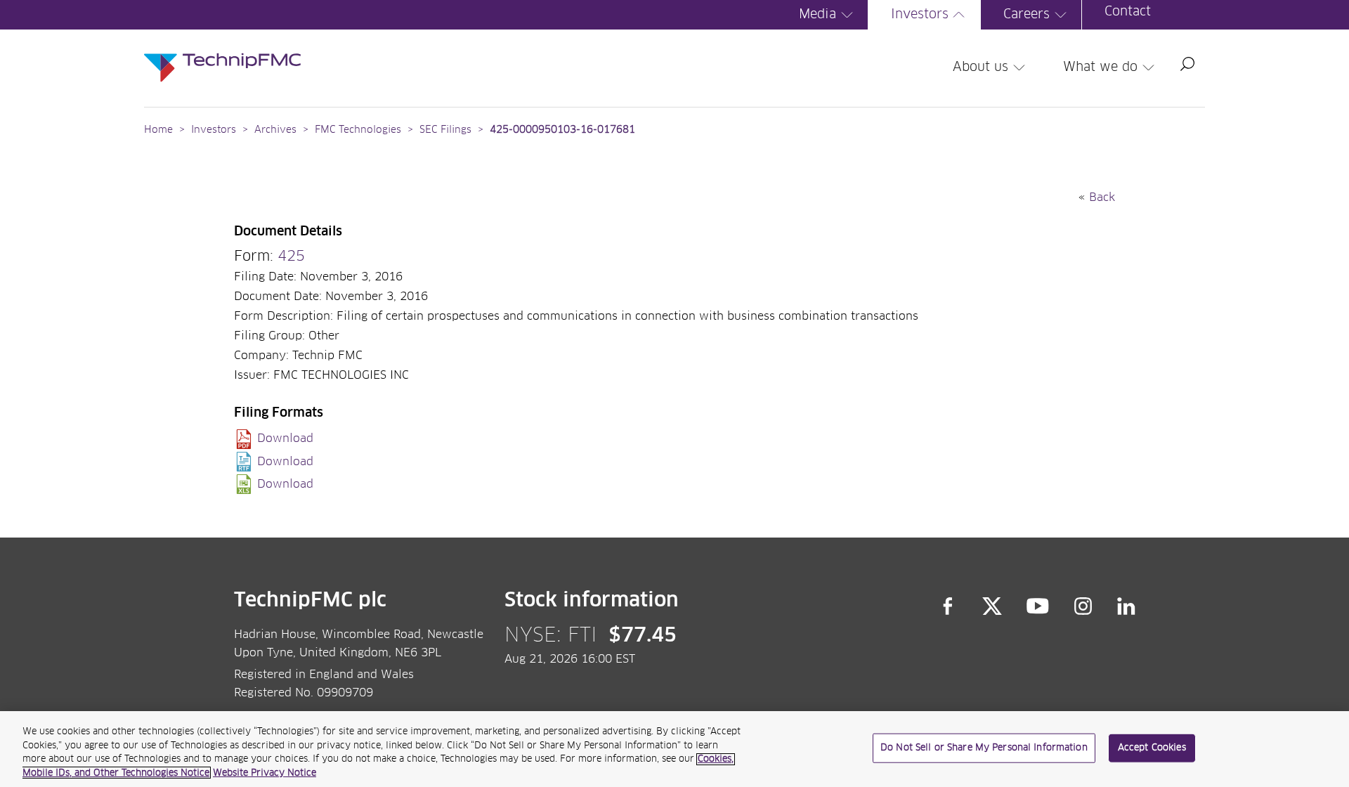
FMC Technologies (358, 130)
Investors (920, 14)
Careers (1026, 14)
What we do (1100, 67)
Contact (1127, 12)
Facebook (948, 606)
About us (980, 67)
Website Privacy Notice (264, 772)
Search (1187, 64)
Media (817, 14)
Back (1102, 197)
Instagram (1083, 606)
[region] (674, 749)
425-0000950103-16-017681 (562, 130)
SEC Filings (445, 130)
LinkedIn (1126, 606)
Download (285, 438)
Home (158, 130)
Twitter (992, 606)
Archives (275, 130)
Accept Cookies (1152, 748)
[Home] (222, 53)
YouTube (1038, 606)
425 (291, 256)
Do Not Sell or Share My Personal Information (984, 748)
